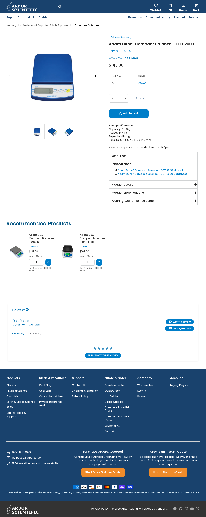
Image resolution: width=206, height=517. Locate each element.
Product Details (122, 185)
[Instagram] (186, 509)
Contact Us (79, 385)
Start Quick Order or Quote (103, 472)
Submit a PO (112, 426)
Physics (11, 385)
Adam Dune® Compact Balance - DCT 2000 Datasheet (153, 174)
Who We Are (145, 385)
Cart (196, 6)
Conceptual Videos (51, 396)
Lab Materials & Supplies (33, 25)
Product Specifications (127, 193)
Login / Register (180, 385)
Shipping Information (85, 391)
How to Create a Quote (168, 472)
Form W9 (110, 431)
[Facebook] (175, 509)
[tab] (37, 132)
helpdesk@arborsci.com (27, 457)
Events (141, 391)
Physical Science (16, 391)
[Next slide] (96, 76)
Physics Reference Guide (50, 403)
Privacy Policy (100, 509)
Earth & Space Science (20, 402)
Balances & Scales (120, 37)
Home (10, 25)
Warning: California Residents (132, 201)
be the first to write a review (103, 355)
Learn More (35, 256)
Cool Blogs (45, 385)
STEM (9, 407)
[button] (179, 328)
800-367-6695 (21, 452)
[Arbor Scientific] (22, 509)
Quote (183, 9)
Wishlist (155, 9)
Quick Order (112, 391)
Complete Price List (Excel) (117, 418)
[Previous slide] (9, 76)
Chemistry (13, 396)
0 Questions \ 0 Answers (27, 324)
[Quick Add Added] (48, 262)
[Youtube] (192, 509)
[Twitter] (198, 509)
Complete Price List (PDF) (117, 409)
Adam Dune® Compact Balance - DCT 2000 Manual (151, 170)
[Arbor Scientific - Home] (21, 6)
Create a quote (114, 385)
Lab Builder (111, 396)
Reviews (142, 396)
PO (170, 9)
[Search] (59, 6)
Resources (118, 156)
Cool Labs (45, 391)
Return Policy (80, 396)
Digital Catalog (114, 402)
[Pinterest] (181, 509)
